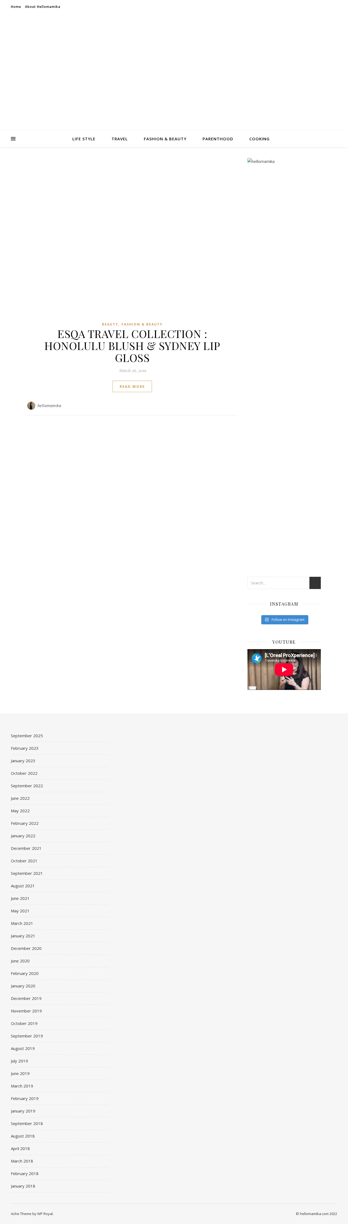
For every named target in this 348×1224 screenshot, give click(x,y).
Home (16, 6)
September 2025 (27, 735)
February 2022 (25, 823)
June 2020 (20, 960)
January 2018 (23, 1186)
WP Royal (45, 1213)
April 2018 (20, 1148)
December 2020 (26, 948)
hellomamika (49, 405)
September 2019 (27, 1036)
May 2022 (20, 810)
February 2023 (25, 748)
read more (132, 386)
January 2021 (23, 935)
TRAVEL (119, 138)
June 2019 (20, 1073)
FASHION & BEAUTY (165, 138)
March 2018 (22, 1161)
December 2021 (26, 848)
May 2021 (20, 910)
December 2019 (26, 998)
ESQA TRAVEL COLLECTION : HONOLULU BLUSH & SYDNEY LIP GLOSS (132, 345)
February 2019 (25, 1098)
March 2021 (22, 923)
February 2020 (25, 973)
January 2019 (23, 1111)
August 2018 (23, 1136)
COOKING (259, 138)
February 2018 (25, 1173)
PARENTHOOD (218, 138)
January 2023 (23, 760)
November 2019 (26, 1011)
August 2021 (23, 885)
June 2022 (20, 798)
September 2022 (27, 785)
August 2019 (23, 1048)
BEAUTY (110, 324)
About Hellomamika (42, 6)
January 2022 (23, 835)
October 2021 (24, 860)
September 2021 (27, 873)
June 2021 (20, 898)
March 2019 (22, 1086)
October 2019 (24, 1023)
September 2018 (27, 1123)
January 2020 (23, 986)
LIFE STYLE (83, 138)
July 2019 (19, 1061)
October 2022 (24, 773)
